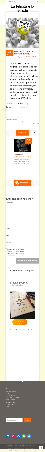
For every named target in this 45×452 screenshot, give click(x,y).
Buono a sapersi (11, 391)
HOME (8, 445)
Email (8, 235)
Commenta (17, 59)
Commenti (9, 107)
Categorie (19, 283)
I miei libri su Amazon (20, 322)
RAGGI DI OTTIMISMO (30, 57)
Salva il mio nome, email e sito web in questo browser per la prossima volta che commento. (16, 249)
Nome (8, 228)
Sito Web (8, 242)
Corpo (8, 393)
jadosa (21, 57)
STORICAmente (10, 404)
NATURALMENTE (23, 445)
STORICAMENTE (33, 445)
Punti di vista (34, 123)
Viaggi (8, 406)
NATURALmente (11, 395)
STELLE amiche (10, 402)
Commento (9, 202)
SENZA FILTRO (10, 400)
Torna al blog (24, 107)
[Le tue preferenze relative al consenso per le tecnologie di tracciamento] (41, 448)
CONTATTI (21, 448)
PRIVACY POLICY (29, 448)
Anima (8, 389)
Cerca (8, 417)
